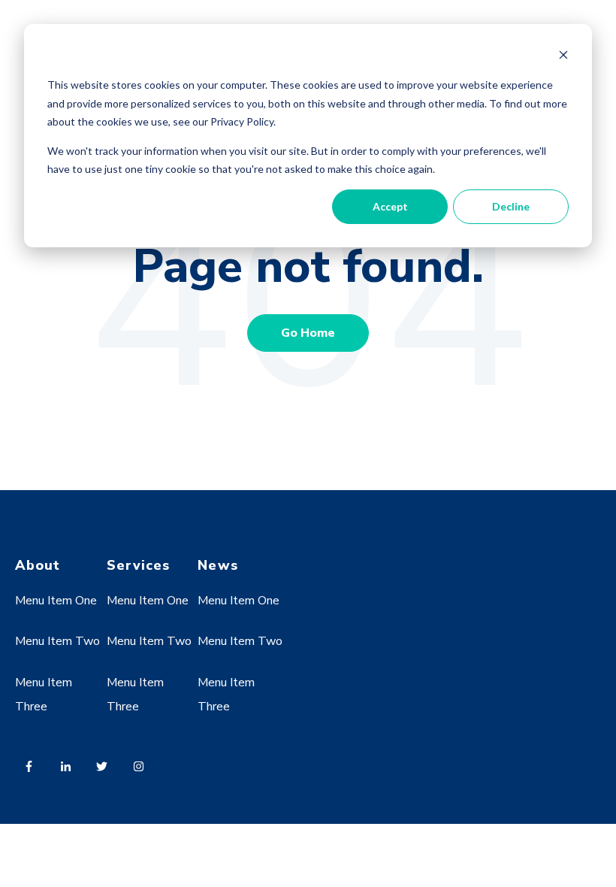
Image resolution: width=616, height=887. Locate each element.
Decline (511, 206)
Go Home (308, 333)
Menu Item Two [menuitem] (57, 641)
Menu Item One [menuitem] (56, 600)
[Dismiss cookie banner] (563, 56)
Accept (390, 206)
